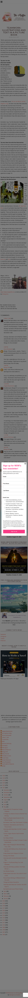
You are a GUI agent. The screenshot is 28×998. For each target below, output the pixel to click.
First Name (6, 483)
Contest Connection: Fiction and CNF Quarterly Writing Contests (14, 504)
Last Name (6, 490)
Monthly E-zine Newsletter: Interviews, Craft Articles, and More (14, 508)
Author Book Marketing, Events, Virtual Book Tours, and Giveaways (15, 500)
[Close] (25, 463)
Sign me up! (14, 531)
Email (4, 476)
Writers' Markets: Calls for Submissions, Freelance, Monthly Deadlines (14, 515)
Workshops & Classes (11, 511)
